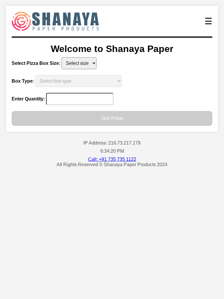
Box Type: (23, 81)
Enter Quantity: (28, 98)
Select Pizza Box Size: (36, 63)
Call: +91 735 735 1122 (112, 159)
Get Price (112, 118)
